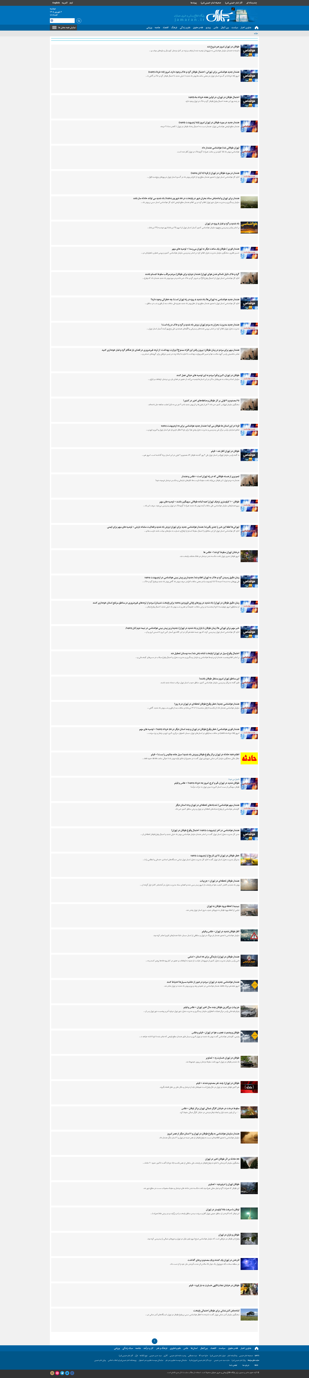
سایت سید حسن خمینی (221, 1360)
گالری (166, 1355)
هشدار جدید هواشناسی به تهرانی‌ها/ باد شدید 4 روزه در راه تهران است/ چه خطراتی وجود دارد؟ (195, 299)
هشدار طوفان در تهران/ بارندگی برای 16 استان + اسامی (213, 957)
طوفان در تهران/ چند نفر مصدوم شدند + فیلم (217, 1083)
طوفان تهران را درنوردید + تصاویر (223, 1184)
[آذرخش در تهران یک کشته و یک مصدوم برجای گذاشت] (249, 1264)
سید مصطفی (192, 1355)
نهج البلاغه (143, 1355)
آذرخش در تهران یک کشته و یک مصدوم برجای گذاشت (213, 1260)
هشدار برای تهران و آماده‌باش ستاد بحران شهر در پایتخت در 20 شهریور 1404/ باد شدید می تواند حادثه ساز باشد (186, 198)
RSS (256, 1365)
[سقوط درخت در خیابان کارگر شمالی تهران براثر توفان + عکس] (249, 1112)
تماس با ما (233, 1365)
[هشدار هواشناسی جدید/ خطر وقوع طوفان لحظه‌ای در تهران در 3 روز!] (249, 708)
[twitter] (67, 1373)
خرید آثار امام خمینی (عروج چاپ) (200, 1360)
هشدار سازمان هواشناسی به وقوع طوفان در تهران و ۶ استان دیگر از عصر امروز (203, 1134)
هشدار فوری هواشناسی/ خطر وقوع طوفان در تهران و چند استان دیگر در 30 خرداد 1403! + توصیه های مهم (189, 729)
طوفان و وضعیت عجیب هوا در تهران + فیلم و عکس (215, 1033)
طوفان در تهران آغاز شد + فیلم (225, 451)
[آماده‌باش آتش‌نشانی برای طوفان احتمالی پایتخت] (249, 1315)
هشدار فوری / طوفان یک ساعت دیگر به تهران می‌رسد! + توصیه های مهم (205, 249)
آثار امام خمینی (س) (233, 3)
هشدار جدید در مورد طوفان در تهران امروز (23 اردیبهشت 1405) (209, 122)
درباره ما (246, 1365)
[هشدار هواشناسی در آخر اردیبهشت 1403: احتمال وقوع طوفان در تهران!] (249, 834)
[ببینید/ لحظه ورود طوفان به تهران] (249, 910)
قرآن (136, 1355)
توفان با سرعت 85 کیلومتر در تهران (222, 1209)
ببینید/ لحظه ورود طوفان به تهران (223, 906)
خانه (256, 33)
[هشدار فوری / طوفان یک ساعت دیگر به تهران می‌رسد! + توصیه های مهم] (249, 253)
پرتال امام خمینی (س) (239, 1360)
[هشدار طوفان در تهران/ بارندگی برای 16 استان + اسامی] (249, 961)
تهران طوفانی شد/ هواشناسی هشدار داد (220, 148)
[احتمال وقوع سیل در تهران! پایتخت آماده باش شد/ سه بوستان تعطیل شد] (249, 657)
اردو (71, 3)
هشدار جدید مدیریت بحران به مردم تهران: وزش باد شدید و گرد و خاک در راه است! (200, 325)
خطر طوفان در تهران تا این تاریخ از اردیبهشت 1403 (215, 856)
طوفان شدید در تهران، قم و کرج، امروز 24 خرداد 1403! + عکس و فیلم (206, 783)
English (56, 3)
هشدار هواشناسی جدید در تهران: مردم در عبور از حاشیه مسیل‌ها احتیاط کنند (203, 982)
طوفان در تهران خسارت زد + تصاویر (222, 1058)
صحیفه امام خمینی (246, 1355)
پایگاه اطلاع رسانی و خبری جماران (223, 1372)
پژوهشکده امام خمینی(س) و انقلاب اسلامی (122, 1360)
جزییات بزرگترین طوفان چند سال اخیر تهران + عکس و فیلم (211, 1007)
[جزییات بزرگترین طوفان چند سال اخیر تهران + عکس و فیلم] (249, 1011)
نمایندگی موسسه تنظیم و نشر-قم (176, 1360)
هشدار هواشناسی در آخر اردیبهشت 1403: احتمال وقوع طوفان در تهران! (205, 830)
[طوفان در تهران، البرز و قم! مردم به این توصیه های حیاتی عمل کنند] (249, 379)
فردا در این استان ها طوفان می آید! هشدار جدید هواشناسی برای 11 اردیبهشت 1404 (200, 426)
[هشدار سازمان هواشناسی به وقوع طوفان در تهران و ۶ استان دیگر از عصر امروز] (249, 1138)
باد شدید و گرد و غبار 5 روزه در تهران (222, 224)
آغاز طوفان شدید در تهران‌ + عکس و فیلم (220, 931)
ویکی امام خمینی (100, 1360)
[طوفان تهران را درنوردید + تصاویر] (249, 1188)
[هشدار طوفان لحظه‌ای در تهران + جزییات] (249, 885)
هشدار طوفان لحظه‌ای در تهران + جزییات (219, 881)
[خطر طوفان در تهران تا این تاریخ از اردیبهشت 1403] (249, 859)
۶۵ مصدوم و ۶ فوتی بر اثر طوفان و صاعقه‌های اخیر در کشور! (211, 401)
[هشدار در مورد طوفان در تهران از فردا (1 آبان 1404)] (249, 177)
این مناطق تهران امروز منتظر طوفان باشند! (219, 679)
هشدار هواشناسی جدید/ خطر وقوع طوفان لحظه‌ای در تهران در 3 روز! (206, 704)
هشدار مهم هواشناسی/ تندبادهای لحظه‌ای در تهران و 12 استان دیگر (207, 805)
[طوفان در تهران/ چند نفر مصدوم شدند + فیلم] (249, 1087)
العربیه (64, 3)
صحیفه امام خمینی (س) (211, 3)
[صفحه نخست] (256, 28)
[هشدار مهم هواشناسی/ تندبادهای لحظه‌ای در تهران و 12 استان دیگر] (249, 809)
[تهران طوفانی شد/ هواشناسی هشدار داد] (249, 152)
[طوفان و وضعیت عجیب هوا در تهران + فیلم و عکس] (249, 1036)
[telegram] (62, 1373)
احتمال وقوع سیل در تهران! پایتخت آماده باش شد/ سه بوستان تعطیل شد (205, 653)
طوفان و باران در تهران (228, 1235)
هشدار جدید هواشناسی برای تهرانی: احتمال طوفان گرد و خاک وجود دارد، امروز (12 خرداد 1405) (193, 72)
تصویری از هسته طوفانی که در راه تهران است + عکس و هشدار (210, 476)
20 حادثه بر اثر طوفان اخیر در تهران (222, 1159)
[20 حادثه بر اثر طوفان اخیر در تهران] (249, 1163)
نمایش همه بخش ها (67, 27)
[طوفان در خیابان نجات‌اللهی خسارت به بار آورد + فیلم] (249, 1289)
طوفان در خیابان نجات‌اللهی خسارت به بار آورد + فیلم (214, 1285)
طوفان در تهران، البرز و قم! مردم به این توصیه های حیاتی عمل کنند (207, 375)
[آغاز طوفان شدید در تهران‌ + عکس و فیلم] (249, 935)
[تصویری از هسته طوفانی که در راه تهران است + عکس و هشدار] (249, 480)
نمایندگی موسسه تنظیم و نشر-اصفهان (151, 1360)
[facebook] (72, 1373)
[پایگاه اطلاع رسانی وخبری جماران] (203, 16)
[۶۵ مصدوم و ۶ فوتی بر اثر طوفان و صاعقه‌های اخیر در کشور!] (249, 404)
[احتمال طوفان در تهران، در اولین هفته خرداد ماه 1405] (249, 101)
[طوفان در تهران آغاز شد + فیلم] (249, 455)
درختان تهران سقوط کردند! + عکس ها (221, 552)
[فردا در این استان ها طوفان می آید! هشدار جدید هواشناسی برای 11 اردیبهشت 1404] (249, 430)
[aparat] (57, 1373)
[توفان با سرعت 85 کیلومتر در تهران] (249, 1213)
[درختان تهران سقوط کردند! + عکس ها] (249, 556)
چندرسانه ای (251, 3)
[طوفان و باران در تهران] (249, 1239)
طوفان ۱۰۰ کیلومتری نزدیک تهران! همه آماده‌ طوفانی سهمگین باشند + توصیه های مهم (199, 502)
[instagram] (52, 1373)
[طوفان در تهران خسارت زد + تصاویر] (249, 1062)
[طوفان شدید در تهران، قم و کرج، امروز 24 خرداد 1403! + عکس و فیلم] (249, 784)
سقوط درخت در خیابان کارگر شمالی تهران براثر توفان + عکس (210, 1108)
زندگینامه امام (232, 1355)
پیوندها (194, 3)
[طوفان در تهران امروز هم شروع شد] (249, 51)
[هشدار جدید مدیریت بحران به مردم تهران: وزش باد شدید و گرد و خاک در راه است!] (249, 329)
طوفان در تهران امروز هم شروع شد (223, 47)
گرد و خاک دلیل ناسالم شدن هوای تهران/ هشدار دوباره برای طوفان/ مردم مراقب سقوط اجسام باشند (192, 274)
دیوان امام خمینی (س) (218, 1355)
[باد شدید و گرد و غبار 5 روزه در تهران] (249, 227)
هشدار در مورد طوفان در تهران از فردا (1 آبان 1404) (215, 173)
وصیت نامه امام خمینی (178, 1355)
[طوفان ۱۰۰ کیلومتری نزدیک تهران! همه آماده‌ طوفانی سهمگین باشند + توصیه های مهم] (249, 506)
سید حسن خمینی (155, 1355)
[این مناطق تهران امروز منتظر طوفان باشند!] (249, 683)
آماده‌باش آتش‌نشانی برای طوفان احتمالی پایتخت (216, 1311)
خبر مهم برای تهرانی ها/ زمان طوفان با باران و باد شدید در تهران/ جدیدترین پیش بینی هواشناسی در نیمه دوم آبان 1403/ (182, 628)
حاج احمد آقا (203, 1355)
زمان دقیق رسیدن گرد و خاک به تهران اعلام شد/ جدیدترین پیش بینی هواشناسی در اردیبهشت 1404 (192, 577)
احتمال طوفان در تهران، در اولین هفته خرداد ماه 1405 (213, 97)
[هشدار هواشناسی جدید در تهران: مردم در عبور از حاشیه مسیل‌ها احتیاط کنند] (249, 986)
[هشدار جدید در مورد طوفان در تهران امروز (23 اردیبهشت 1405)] (249, 126)
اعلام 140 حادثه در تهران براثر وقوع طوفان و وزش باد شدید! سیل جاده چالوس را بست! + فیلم (195, 754)
